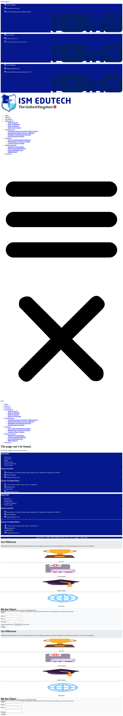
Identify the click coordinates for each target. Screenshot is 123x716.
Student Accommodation (16, 147)
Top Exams (8, 138)
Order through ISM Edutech (17, 149)
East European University (16, 136)
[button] (61, 279)
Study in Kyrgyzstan (14, 128)
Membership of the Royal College (19, 142)
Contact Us (8, 154)
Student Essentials (10, 145)
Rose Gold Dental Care (15, 150)
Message (3, 712)
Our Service (8, 119)
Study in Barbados (14, 124)
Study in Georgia (13, 126)
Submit (3, 627)
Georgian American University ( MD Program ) (23, 131)
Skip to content (5, 1)
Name (3, 612)
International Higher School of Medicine (21, 133)
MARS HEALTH (12, 152)
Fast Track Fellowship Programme (19, 140)
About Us (8, 117)
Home (7, 115)
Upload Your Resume (7, 624)
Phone (3, 619)
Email (3, 616)
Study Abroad (9, 121)
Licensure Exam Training (16, 143)
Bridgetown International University (19, 135)
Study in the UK (13, 123)
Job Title (4, 621)
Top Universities (10, 129)
